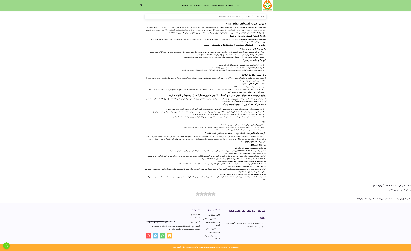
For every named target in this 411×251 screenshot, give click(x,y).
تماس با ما (197, 5)
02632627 (195, 217)
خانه (237, 5)
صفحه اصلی (260, 16)
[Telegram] (155, 235)
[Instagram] (148, 235)
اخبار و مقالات (187, 5)
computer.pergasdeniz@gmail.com (160, 222)
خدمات (230, 5)
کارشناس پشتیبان (218, 5)
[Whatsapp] (162, 235)
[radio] (213, 194)
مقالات (248, 16)
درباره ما (206, 5)
